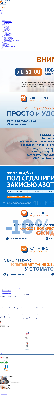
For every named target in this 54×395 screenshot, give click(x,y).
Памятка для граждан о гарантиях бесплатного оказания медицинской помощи (11, 40)
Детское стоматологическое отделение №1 (6, 291)
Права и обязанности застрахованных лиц (8, 39)
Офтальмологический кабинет (6, 27)
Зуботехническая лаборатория (6, 28)
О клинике (3, 20)
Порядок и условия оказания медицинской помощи (9, 38)
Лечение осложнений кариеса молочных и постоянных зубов (9, 284)
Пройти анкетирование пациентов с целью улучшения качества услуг (7, 353)
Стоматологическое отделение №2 (7, 30)
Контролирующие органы (6, 23)
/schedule (2, 322)
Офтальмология (2, 12)
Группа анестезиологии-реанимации (7, 29)
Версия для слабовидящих (3, 4)
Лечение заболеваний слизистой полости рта (8, 285)
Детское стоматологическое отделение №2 (6, 290)
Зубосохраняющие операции (6, 282)
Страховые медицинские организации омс (8, 37)
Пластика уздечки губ (7, 281)
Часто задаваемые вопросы (5, 45)
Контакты (2, 48)
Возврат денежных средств (4, 394)
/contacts (1, 324)
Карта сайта (3, 7)
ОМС (3, 36)
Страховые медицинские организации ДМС (8, 41)
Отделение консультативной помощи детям (5, 13)
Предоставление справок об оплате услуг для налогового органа (8, 46)
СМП (3, 42)
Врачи (2, 47)
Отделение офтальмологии (6, 32)
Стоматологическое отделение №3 (7, 26)
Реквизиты (3, 24)
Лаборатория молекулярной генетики (7, 35)
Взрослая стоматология (3, 11)
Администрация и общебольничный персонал (6, 21)
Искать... (1, 326)
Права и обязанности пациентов (5, 44)
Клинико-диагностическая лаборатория (7, 33)
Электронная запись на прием (5, 43)
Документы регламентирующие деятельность (8, 22)
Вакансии (2, 49)
